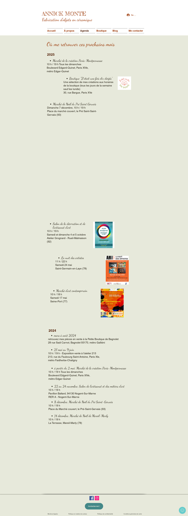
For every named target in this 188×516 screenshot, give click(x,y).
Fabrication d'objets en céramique (67, 19)
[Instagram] (97, 498)
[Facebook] (91, 498)
